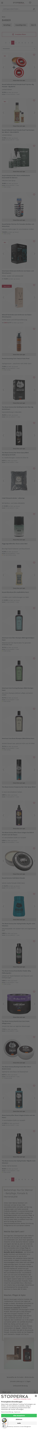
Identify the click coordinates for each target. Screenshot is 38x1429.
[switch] (4, 1426)
